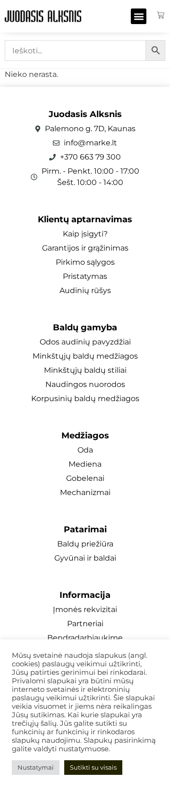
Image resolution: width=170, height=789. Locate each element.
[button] (138, 16)
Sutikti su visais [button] (93, 767)
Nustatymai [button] (35, 767)
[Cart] (160, 15)
